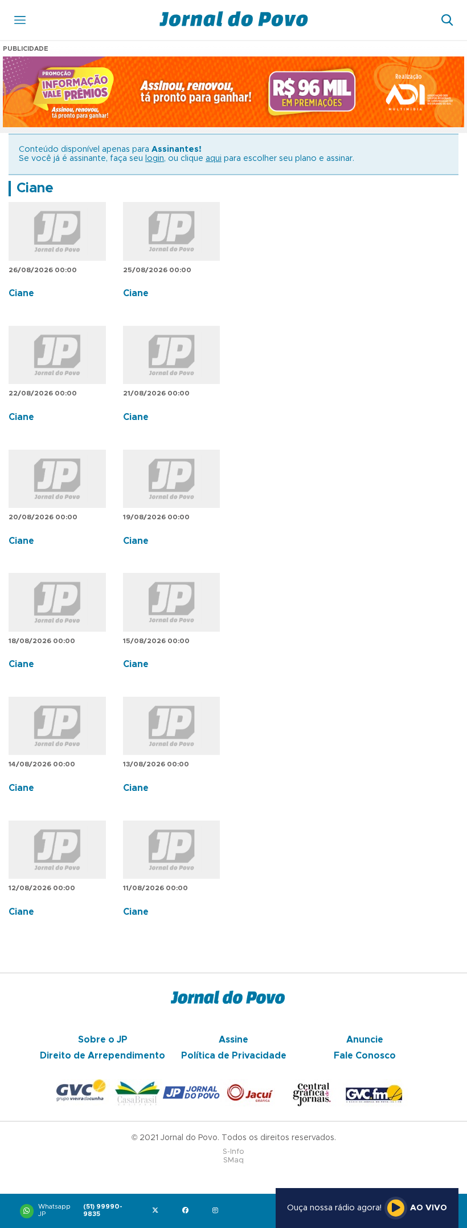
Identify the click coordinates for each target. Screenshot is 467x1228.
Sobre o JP (103, 1039)
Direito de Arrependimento (102, 1055)
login (154, 159)
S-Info (233, 1152)
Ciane (35, 188)
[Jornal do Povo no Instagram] (217, 1211)
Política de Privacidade (233, 1055)
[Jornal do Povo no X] (157, 1211)
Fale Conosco (365, 1055)
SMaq (233, 1160)
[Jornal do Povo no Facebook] (187, 1211)
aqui (214, 159)
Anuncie (364, 1039)
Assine (233, 1039)
